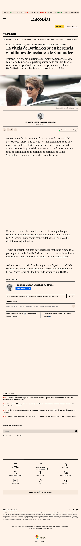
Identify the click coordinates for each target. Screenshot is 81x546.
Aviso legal (21, 526)
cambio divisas (40, 475)
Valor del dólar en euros (72, 12)
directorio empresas (65, 475)
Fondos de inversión (26, 39)
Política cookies (28, 526)
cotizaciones (15, 483)
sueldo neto (65, 467)
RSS (34, 528)
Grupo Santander (52, 306)
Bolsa (5, 39)
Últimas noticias (72, 39)
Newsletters (39, 528)
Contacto (14, 526)
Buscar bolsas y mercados (13, 425)
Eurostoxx (12, 435)
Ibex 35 (5, 12)
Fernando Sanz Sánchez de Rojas (41, 122)
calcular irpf (15, 467)
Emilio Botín (23, 306)
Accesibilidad (64, 526)
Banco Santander (11, 306)
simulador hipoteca (40, 467)
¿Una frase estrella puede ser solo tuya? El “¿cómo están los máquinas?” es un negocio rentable (41, 416)
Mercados (10, 34)
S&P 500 (19, 12)
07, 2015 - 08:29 (40, 124)
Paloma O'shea (33, 306)
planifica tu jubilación (15, 475)
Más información (11, 316)
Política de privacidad (54, 526)
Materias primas (39, 39)
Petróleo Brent (35, 12)
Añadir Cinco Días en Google (69, 129)
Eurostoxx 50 (52, 12)
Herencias (43, 306)
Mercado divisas (13, 39)
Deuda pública (49, 39)
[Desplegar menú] (4, 19)
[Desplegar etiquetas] (73, 306)
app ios (40, 483)
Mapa (30, 528)
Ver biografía (20, 288)
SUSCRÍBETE (59, 26)
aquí (49, 316)
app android (65, 483)
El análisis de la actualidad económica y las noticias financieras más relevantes (33, 296)
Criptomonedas (60, 39)
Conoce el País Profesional (40, 492)
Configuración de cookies (41, 526)
